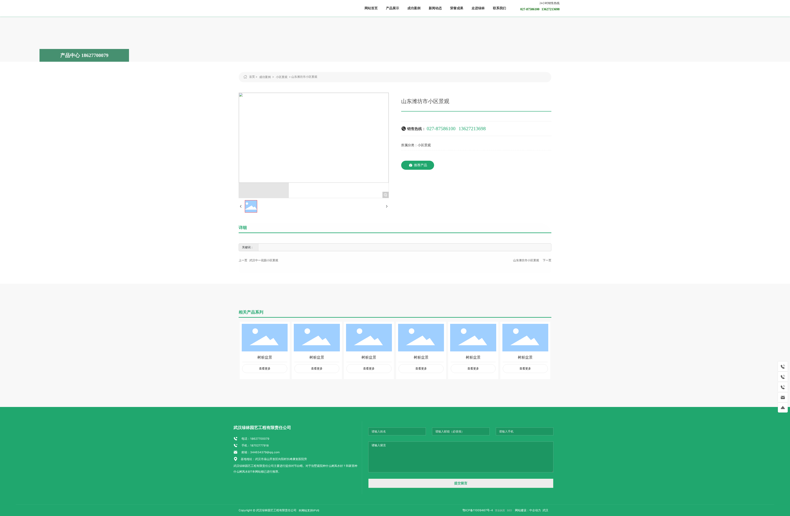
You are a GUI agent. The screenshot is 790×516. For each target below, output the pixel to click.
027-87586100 (441, 128)
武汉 (545, 510)
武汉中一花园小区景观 (263, 260)
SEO (509, 510)
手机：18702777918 (255, 445)
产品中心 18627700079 (84, 55)
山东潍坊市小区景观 (526, 260)
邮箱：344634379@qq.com (260, 452)
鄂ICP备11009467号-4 (477, 510)
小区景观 (281, 77)
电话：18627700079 (255, 438)
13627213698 (472, 128)
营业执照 (500, 510)
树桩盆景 (264, 357)
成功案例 (265, 77)
